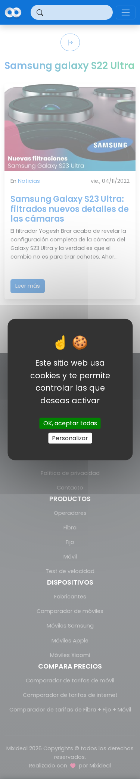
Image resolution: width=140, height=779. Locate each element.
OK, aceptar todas (70, 423)
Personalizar (70, 438)
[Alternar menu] (126, 12)
